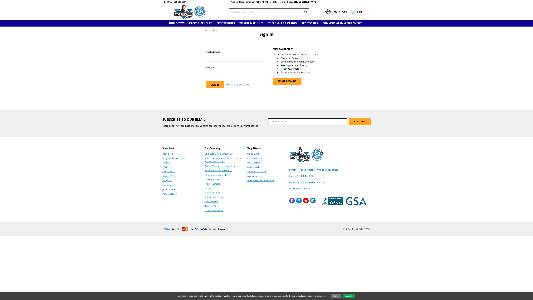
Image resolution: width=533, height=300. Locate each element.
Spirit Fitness (168, 171)
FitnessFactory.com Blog (216, 174)
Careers (208, 188)
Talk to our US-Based (294, 2)
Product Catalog (212, 183)
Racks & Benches (201, 23)
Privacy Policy (211, 201)
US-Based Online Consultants (219, 153)
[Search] (304, 11)
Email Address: (213, 51)
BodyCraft (167, 180)
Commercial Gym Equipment (342, 23)
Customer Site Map (299, 188)
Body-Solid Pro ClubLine (173, 158)
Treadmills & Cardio (282, 23)
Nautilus (166, 162)
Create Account (287, 81)
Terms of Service (213, 206)
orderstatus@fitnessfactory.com (307, 182)
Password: (211, 67)
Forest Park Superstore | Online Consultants (313, 169)
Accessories (310, 23)
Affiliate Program (213, 179)
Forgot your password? (238, 84)
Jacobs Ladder (169, 189)
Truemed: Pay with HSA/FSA (218, 170)
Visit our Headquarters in (249, 2)
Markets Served (212, 192)
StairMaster (168, 184)
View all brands (169, 193)
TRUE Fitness (168, 167)
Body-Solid (167, 153)
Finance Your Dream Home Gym (220, 166)
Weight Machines (251, 23)
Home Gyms (177, 23)
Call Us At (301, 176)
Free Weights (226, 23)
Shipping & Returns (214, 197)
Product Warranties (214, 210)
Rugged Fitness (169, 176)
